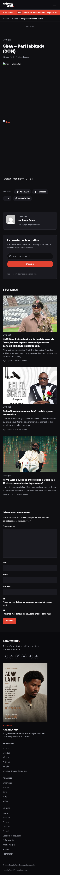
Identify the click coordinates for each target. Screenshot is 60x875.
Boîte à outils (8, 840)
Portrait (6, 787)
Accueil (6, 19)
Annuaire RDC (9, 845)
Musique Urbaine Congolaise (15, 771)
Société (6, 831)
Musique (14, 19)
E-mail (6, 574)
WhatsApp (24, 192)
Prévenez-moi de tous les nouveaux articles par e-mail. (27, 614)
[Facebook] (5, 656)
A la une (6, 762)
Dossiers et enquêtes (12, 836)
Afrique (6, 757)
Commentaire (9, 526)
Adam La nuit (10, 729)
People (6, 766)
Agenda (6, 849)
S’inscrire (30, 264)
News (5, 813)
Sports (6, 748)
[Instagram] (11, 656)
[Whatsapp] (36, 656)
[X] (17, 656)
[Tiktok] (30, 656)
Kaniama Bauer (26, 220)
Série (5, 792)
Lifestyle (6, 826)
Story (5, 796)
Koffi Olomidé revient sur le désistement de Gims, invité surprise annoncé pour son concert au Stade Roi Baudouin (28, 342)
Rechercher (8, 854)
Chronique (7, 783)
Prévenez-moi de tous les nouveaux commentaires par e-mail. (28, 604)
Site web (6, 586)
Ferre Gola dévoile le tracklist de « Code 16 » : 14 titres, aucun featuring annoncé (29, 481)
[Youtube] (24, 656)
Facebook (42, 192)
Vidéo (5, 801)
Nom (5, 562)
